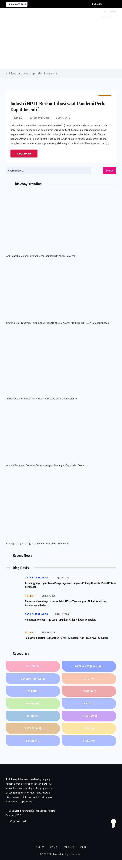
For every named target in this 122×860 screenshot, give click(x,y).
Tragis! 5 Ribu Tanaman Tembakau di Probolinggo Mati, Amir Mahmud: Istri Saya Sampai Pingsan (57, 323)
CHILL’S (40, 847)
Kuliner (33, 703)
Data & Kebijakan (89, 666)
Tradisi (33, 740)
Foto (33, 691)
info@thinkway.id (17, 821)
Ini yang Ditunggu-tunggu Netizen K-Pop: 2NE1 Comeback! (37, 543)
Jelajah (89, 691)
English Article (33, 678)
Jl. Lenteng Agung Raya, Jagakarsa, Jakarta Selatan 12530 (30, 813)
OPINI (33, 716)
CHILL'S (33, 666)
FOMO (88, 678)
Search (109, 170)
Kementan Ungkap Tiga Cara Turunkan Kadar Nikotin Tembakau (60, 619)
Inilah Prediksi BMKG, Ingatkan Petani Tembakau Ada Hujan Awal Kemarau (66, 638)
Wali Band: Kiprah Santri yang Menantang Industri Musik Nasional (40, 256)
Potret (33, 728)
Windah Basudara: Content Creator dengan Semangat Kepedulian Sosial (45, 465)
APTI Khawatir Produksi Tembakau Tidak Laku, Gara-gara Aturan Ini (41, 398)
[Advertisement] (61, 43)
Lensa (89, 703)
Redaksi (18, 117)
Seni (89, 728)
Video (89, 740)
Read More (24, 153)
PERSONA (89, 716)
